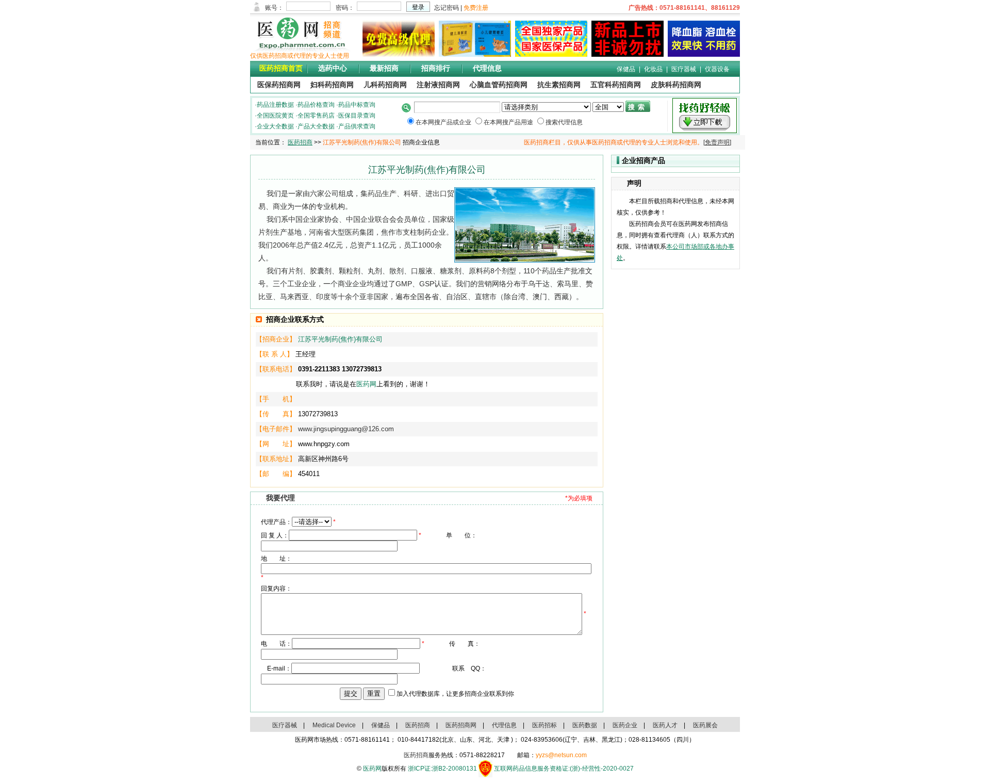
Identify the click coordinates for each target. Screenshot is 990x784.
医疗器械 (683, 69)
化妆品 (653, 69)
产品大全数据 (316, 126)
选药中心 (332, 68)
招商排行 (435, 68)
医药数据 (584, 725)
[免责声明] (717, 142)
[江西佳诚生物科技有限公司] (702, 54)
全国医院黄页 (275, 115)
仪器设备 (717, 69)
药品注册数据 (275, 104)
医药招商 (300, 142)
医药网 (366, 384)
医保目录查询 (356, 115)
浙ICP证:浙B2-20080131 (442, 768)
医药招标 (544, 725)
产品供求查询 (356, 126)
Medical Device (334, 725)
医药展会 (705, 725)
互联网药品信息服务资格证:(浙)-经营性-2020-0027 (564, 768)
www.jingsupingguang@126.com (346, 429)
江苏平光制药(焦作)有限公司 (340, 339)
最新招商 (384, 68)
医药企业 (625, 725)
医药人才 (665, 725)
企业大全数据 (275, 126)
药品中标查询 (356, 104)
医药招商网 (461, 725)
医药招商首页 (281, 68)
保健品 (626, 69)
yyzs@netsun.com (561, 755)
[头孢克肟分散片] (549, 54)
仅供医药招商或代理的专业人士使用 (299, 55)
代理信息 (487, 68)
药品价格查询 (316, 104)
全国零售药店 (316, 115)
